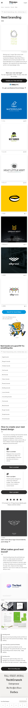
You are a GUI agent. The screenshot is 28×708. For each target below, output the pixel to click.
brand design (13, 65)
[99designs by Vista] (13, 2)
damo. (3, 600)
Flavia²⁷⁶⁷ (5, 182)
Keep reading (23, 662)
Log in (25, 2)
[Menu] (2, 2)
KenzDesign (4, 629)
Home (2, 7)
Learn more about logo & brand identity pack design (13, 540)
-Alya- (4, 120)
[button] (26, 699)
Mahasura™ (5, 244)
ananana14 (25, 51)
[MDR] (4, 275)
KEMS (4, 213)
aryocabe (4, 151)
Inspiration (7, 7)
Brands (12, 7)
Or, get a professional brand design (13, 88)
